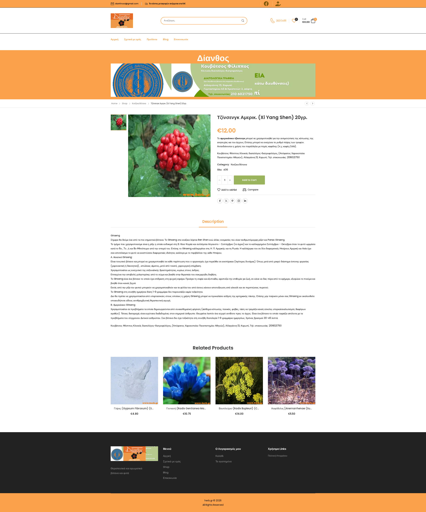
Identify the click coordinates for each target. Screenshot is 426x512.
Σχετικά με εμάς (132, 39)
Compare (253, 189)
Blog (165, 39)
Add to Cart (249, 180)
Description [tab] (213, 221)
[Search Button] (243, 20)
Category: (223, 164)
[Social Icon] (219, 201)
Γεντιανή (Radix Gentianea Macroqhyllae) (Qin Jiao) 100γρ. (203, 408)
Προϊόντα (152, 39)
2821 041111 (281, 20)
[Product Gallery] (205, 192)
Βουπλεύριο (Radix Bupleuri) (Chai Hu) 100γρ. (247, 408)
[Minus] (219, 180)
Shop (124, 103)
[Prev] (307, 103)
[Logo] (122, 20)
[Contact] (273, 20)
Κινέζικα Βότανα (139, 103)
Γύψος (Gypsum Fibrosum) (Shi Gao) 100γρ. (142, 408)
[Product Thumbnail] (169, 155)
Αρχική (114, 39)
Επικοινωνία (181, 39)
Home (114, 103)
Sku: (219, 169)
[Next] (312, 103)
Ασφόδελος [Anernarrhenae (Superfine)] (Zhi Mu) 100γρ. (306, 408)
